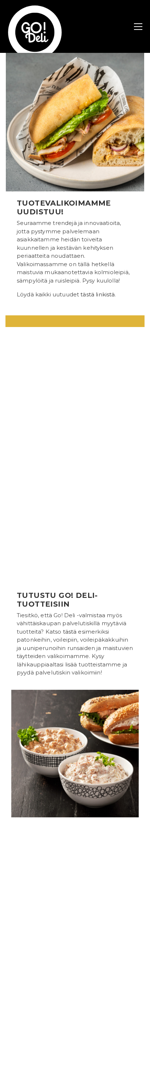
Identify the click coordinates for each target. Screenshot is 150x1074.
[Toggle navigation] (138, 27)
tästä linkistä (97, 294)
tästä (70, 631)
